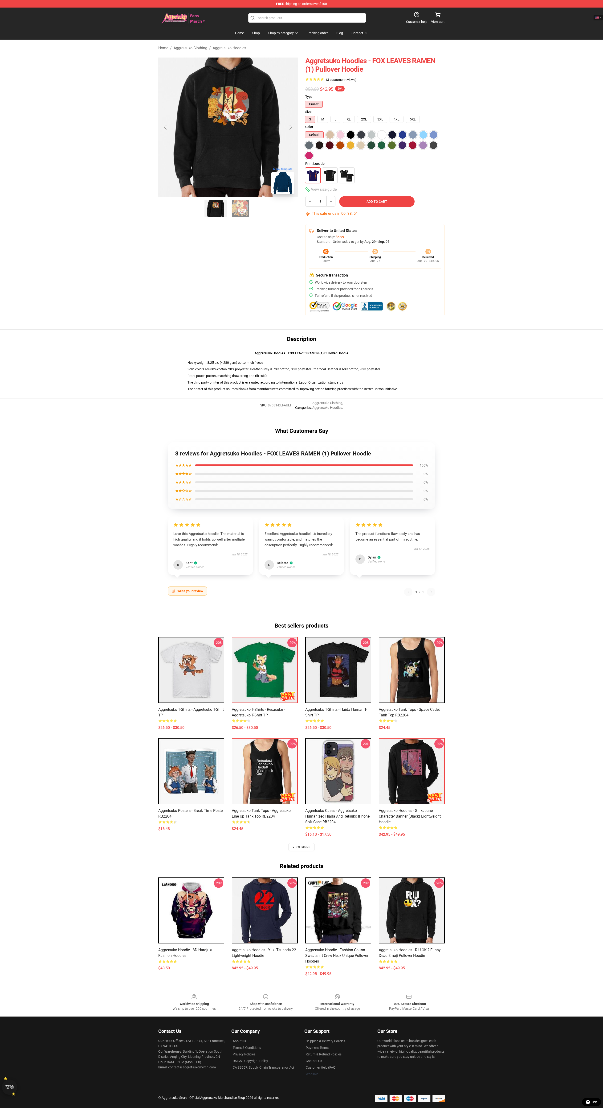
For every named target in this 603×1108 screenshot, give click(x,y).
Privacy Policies (244, 1054)
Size (308, 112)
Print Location (315, 163)
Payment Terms (317, 1048)
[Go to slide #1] (215, 208)
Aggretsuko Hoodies (229, 48)
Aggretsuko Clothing (190, 48)
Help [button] (594, 1102)
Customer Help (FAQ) (321, 1067)
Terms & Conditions (247, 1048)
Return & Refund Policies (324, 1054)
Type (309, 97)
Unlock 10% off (9, 1087)
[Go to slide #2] (240, 208)
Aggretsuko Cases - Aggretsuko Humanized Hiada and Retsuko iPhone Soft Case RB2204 (337, 816)
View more (302, 847)
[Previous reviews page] (408, 592)
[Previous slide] (166, 127)
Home (163, 48)
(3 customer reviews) (341, 80)
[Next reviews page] (431, 592)
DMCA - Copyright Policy (250, 1061)
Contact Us (314, 1061)
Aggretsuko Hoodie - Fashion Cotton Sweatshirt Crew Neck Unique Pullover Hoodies (336, 955)
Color (309, 127)
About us (239, 1041)
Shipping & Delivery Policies (325, 1041)
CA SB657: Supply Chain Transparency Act (263, 1067)
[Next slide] (290, 127)
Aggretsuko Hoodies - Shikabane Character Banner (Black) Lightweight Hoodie (410, 816)
